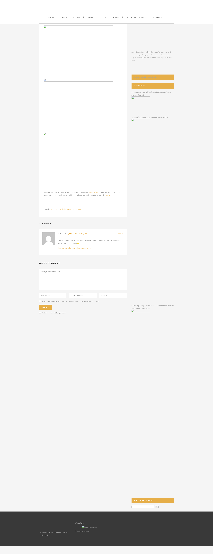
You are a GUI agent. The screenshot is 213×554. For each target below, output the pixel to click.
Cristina (62, 234)
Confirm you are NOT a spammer (53, 313)
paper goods (77, 209)
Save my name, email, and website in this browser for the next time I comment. (70, 301)
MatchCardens (94, 192)
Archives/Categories (145, 77)
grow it (69, 209)
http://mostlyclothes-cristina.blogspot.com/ (74, 248)
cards (53, 209)
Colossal (108, 195)
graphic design (61, 209)
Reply (120, 234)
